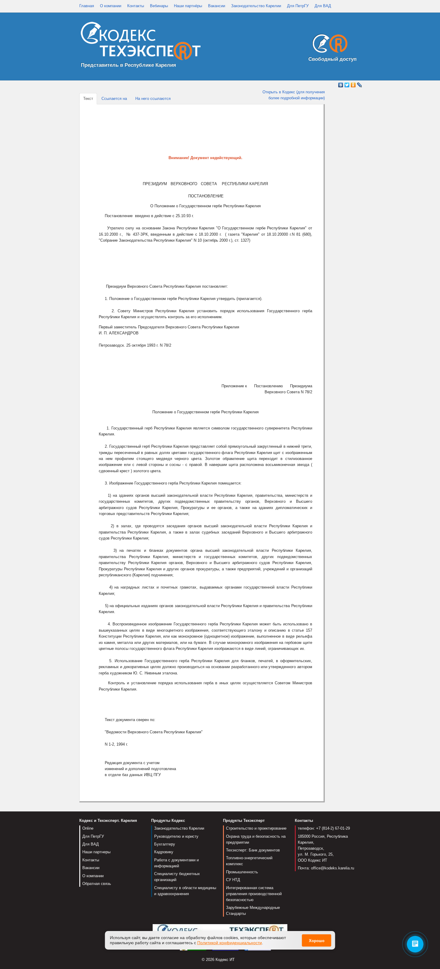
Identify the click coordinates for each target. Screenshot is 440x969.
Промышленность (242, 872)
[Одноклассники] (353, 85)
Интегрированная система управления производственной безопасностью (254, 894)
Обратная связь (96, 883)
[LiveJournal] (359, 85)
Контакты (135, 6)
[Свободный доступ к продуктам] (328, 44)
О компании (110, 6)
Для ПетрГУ (298, 6)
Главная (86, 6)
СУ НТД (233, 879)
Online (87, 828)
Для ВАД (323, 6)
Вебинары (159, 6)
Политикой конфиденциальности (229, 942)
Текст (88, 98)
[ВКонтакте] (341, 85)
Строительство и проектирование (256, 828)
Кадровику (163, 852)
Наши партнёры (188, 6)
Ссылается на (114, 98)
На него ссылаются (153, 98)
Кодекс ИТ (225, 959)
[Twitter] (347, 85)
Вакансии (216, 6)
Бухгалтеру (164, 844)
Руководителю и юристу (176, 836)
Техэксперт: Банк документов (253, 850)
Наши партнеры (96, 852)
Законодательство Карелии (256, 6)
